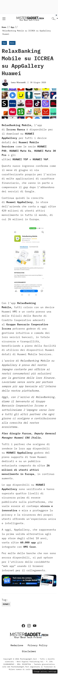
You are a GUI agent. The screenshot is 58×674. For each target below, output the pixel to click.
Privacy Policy (37, 645)
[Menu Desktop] (4, 18)
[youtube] (34, 626)
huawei (6, 604)
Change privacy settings (45, 671)
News (12, 43)
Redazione (17, 645)
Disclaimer (29, 651)
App (4, 43)
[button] (55, 19)
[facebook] (23, 626)
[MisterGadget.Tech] (30, 18)
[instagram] (29, 626)
